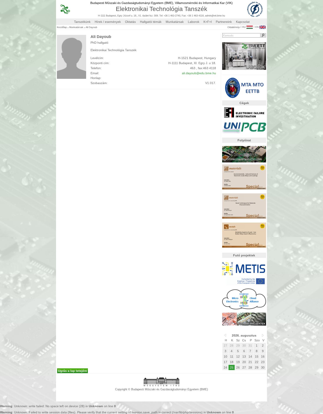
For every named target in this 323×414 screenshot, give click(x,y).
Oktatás (130, 21)
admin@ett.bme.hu (215, 15)
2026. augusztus (244, 335)
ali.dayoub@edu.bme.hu (199, 73)
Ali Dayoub (91, 27)
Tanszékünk (82, 21)
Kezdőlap (62, 27)
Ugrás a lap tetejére (72, 371)
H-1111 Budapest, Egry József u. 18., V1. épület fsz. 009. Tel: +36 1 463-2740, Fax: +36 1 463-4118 (151, 15)
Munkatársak (175, 21)
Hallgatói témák (151, 21)
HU (244, 27)
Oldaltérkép (233, 27)
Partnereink (224, 21)
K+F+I (207, 21)
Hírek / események (108, 21)
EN (257, 27)
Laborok (193, 21)
